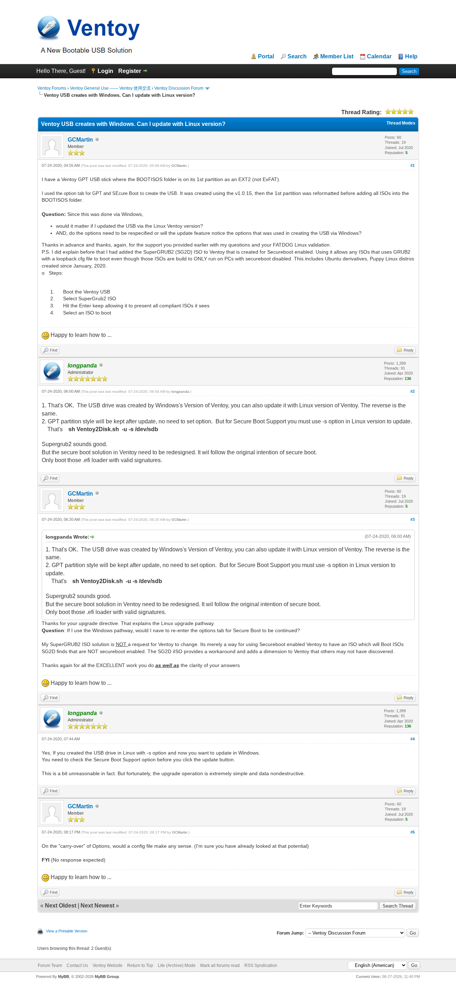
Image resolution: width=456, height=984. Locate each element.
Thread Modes (401, 123)
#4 (412, 739)
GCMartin (80, 140)
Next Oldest (60, 906)
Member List (336, 56)
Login (105, 71)
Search (297, 56)
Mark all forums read (220, 965)
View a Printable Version (66, 931)
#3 (412, 519)
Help (411, 56)
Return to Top (140, 965)
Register (129, 71)
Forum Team (50, 965)
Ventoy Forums (51, 88)
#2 (412, 391)
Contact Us (77, 965)
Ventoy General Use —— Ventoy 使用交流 (110, 88)
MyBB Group (107, 976)
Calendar (379, 56)
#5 (412, 832)
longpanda (180, 391)
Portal (266, 56)
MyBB (63, 976)
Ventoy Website (108, 965)
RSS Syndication (260, 965)
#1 (412, 165)
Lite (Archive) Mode (177, 965)
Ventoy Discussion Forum (178, 88)
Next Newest (97, 906)
